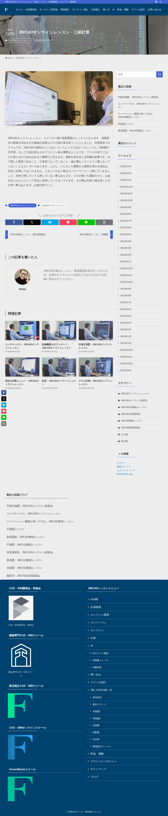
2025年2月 (125, 173)
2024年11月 (126, 193)
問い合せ (96, 674)
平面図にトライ (126, 124)
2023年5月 (125, 316)
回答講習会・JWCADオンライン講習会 (30, 552)
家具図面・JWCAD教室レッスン (134, 130)
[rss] (156, 2)
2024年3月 (125, 248)
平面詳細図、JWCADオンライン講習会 (138, 97)
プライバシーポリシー (104, 761)
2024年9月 (125, 207)
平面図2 (97, 718)
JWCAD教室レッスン (132, 420)
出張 (93, 638)
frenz (22, 289)
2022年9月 (125, 370)
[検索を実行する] (159, 74)
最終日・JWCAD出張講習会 (23, 575)
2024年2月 (125, 254)
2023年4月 (125, 322)
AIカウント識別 (100, 653)
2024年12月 (126, 186)
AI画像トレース (100, 660)
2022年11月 (126, 356)
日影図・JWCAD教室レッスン (24, 567)
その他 (124, 434)
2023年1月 (125, 343)
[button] (14, 222)
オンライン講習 (100, 614)
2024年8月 (125, 214)
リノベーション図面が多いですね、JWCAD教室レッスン (136, 115)
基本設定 (97, 697)
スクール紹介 (98, 682)
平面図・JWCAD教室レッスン (24, 544)
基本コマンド (99, 704)
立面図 (96, 725)
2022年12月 (126, 350)
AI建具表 (97, 667)
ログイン (121, 463)
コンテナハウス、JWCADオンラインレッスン (139, 105)
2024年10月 (126, 200)
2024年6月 (125, 227)
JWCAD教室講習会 (130, 427)
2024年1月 (125, 261)
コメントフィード (126, 470)
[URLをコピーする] (104, 222)
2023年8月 (125, 295)
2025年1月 (125, 180)
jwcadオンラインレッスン (53, 205)
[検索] (160, 2)
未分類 (124, 441)
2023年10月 (126, 282)
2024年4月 (125, 241)
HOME (94, 599)
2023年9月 (125, 288)
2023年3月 (125, 329)
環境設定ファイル (102, 746)
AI (92, 645)
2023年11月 (126, 275)
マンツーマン (98, 622)
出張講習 (96, 607)
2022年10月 (126, 363)
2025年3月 (125, 166)
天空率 (96, 739)
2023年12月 (126, 268)
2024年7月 (125, 220)
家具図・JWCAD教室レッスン (24, 560)
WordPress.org (124, 474)
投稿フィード (124, 466)
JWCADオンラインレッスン (21, 40)
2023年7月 (125, 302)
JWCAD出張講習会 (130, 414)
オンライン (97, 630)
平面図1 (97, 711)
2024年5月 (125, 234)
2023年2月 (125, 336)
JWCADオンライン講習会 (134, 400)
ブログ (94, 776)
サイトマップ (98, 769)
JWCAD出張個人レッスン (134, 407)
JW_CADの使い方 (101, 690)
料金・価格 (97, 753)
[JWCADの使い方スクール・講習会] (6, 9)
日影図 (96, 732)
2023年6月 (125, 309)
